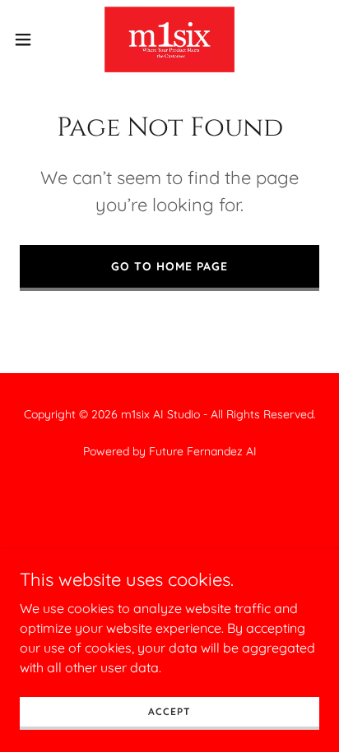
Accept (169, 711)
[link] (169, 39)
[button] (31, 39)
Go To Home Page (169, 266)
